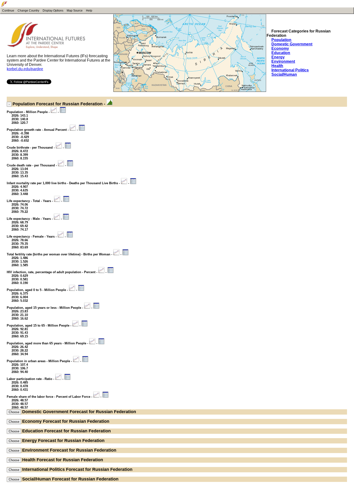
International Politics (290, 70)
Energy (278, 57)
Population (281, 40)
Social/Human (284, 74)
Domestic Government (291, 44)
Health (277, 66)
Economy (280, 48)
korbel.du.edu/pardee (25, 69)
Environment (283, 61)
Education (280, 53)
